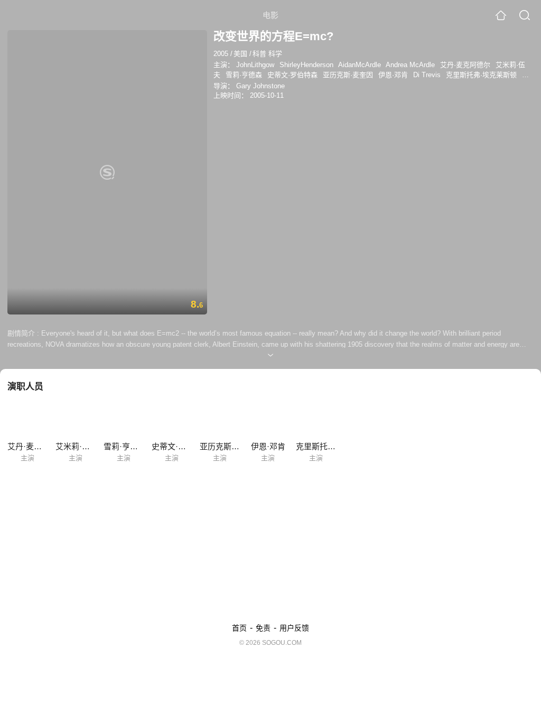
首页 (239, 628)
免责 (263, 628)
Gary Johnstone (260, 86)
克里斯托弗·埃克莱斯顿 (481, 75)
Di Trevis (427, 75)
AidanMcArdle (359, 65)
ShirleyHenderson (306, 65)
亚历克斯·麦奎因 (348, 75)
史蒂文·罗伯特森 (292, 75)
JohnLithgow (255, 65)
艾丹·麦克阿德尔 (465, 65)
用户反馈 (294, 628)
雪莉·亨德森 (244, 75)
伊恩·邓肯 (393, 75)
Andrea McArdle (410, 65)
